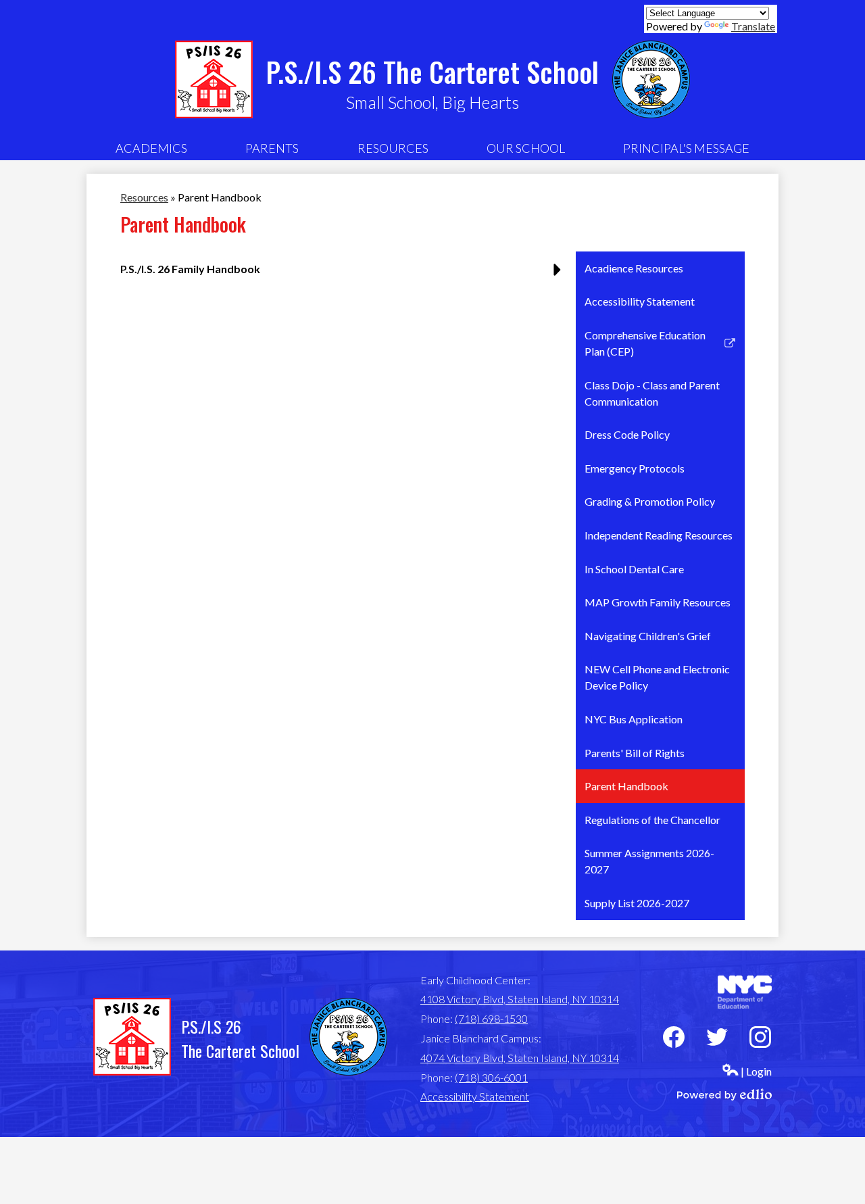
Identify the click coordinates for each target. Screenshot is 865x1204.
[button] (151, 148)
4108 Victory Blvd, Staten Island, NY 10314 (519, 998)
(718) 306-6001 (491, 1077)
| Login (756, 1071)
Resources (144, 197)
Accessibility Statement (474, 1096)
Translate (753, 26)
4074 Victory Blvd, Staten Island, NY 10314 (519, 1057)
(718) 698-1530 (491, 1018)
